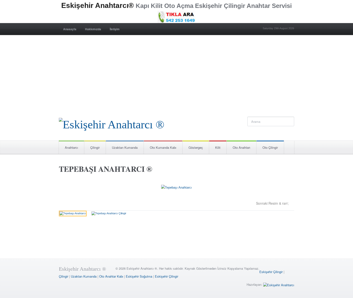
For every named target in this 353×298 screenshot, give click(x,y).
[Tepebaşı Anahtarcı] (176, 188)
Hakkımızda (93, 29)
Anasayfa (69, 29)
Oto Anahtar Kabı (111, 276)
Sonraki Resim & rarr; (272, 203)
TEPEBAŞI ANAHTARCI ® (105, 168)
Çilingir (95, 147)
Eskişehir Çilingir (271, 271)
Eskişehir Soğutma (139, 276)
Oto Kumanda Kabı (163, 147)
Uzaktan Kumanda (125, 147)
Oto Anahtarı (241, 147)
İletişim (115, 29)
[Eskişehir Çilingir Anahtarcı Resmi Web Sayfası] (111, 123)
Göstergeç (196, 147)
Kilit (217, 147)
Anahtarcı (71, 147)
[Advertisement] (176, 71)
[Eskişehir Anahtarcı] (278, 284)
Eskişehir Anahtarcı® (97, 5)
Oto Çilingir (270, 147)
